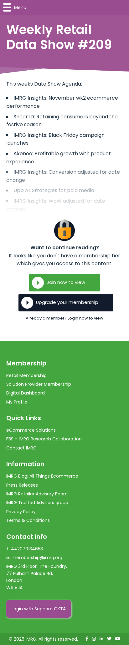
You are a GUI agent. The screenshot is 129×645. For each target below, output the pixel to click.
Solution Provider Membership (38, 384)
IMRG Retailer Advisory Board (37, 494)
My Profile (16, 402)
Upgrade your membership (67, 302)
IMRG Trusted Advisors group (37, 502)
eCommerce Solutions (31, 430)
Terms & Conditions (28, 520)
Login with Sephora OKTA (39, 609)
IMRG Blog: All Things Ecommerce (42, 476)
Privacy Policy (21, 512)
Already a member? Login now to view (64, 318)
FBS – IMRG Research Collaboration (44, 439)
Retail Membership (26, 375)
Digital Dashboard (25, 393)
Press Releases (22, 485)
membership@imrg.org (37, 557)
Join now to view (66, 282)
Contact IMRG (21, 448)
